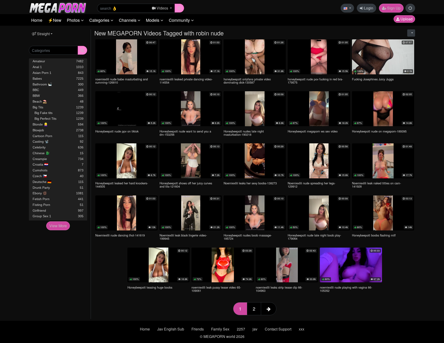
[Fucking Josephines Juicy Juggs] (383, 56)
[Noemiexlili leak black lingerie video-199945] (191, 212)
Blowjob (58, 130)
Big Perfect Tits (58, 118)
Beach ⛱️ (58, 101)
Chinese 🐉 (58, 153)
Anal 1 (58, 67)
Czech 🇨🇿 (58, 176)
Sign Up (393, 8)
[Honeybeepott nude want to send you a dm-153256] (191, 108)
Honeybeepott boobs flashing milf (374, 235)
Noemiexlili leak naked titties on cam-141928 (376, 185)
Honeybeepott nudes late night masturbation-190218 (244, 133)
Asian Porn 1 (58, 73)
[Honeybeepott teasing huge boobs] (158, 265)
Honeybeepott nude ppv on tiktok (117, 131)
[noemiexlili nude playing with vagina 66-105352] (351, 265)
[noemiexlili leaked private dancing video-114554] (191, 56)
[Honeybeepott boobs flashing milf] (383, 212)
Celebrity (58, 147)
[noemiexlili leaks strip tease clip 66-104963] (287, 265)
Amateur (58, 61)
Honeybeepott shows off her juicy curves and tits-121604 (186, 185)
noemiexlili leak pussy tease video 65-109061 (216, 289)
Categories (100, 20)
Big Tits (58, 107)
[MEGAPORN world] (57, 7)
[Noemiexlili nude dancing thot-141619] (126, 212)
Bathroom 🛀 (58, 84)
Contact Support (278, 329)
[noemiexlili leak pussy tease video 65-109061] (222, 265)
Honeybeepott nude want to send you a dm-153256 (185, 133)
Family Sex (220, 329)
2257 (241, 329)
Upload (406, 19)
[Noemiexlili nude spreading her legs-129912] (319, 160)
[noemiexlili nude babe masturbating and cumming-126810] (126, 56)
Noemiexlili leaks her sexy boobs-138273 (250, 183)
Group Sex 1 (58, 216)
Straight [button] (43, 33)
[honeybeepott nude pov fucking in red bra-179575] (319, 56)
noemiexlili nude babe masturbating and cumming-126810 (121, 81)
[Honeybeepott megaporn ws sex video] (319, 108)
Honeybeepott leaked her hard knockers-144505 (121, 185)
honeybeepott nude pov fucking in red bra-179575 (315, 81)
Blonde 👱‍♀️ (58, 124)
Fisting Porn (58, 205)
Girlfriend (58, 210)
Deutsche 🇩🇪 (58, 182)
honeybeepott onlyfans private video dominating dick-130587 (247, 81)
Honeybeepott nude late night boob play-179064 (314, 237)
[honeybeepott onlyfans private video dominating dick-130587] (255, 56)
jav (255, 329)
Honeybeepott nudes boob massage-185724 (248, 237)
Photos (74, 20)
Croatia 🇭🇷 (58, 164)
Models (153, 20)
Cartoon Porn (58, 136)
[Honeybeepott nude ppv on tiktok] (126, 108)
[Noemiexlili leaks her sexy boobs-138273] (255, 160)
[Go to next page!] (268, 308)
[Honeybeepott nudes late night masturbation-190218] (255, 108)
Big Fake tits (58, 113)
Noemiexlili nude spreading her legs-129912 (311, 185)
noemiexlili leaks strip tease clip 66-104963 (279, 289)
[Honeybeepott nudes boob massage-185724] (255, 212)
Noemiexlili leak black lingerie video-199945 (183, 237)
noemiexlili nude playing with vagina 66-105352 (346, 289)
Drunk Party (58, 187)
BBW (58, 96)
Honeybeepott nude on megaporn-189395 (379, 131)
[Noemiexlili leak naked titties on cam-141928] (383, 160)
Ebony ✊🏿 (58, 193)
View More (58, 225)
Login (368, 8)
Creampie (58, 159)
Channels (128, 20)
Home (36, 20)
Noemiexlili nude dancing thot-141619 (120, 235)
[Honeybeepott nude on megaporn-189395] (383, 108)
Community (180, 20)
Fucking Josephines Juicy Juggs (373, 79)
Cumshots (58, 170)
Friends (197, 329)
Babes (58, 78)
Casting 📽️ (58, 141)
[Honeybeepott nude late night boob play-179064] (319, 212)
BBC (58, 90)
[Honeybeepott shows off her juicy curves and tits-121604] (191, 160)
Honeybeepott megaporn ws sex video (313, 131)
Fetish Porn (58, 199)
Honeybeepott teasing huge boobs (149, 287)
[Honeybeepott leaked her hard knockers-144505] (126, 160)
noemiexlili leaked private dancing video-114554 (186, 81)
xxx (301, 329)
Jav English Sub (170, 329)
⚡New (54, 20)
